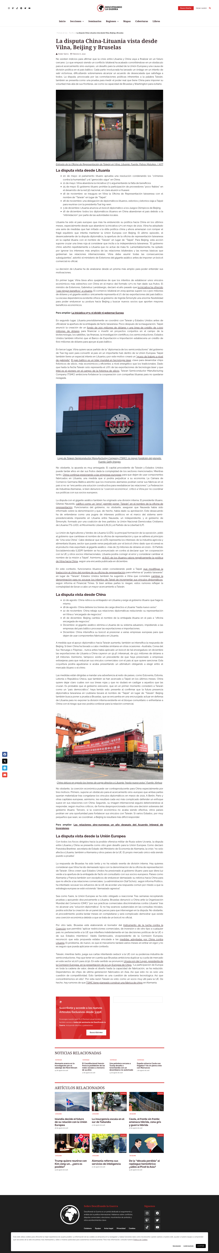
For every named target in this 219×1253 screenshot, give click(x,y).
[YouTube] (29, 8)
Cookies (132, 1228)
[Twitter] (25, 8)
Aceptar (200, 1246)
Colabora (88, 1228)
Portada (60, 33)
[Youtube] (157, 1227)
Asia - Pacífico (69, 33)
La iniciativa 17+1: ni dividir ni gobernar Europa (98, 312)
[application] (82, 21)
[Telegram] (21, 8)
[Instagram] (9, 8)
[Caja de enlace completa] (68, 1065)
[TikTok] (17, 8)
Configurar (189, 1246)
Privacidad (121, 1228)
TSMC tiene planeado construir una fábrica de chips (114, 982)
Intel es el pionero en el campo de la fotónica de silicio (87, 370)
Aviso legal (108, 1228)
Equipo (98, 1228)
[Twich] (13, 8)
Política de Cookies (140, 1240)
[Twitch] (147, 1220)
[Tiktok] (147, 1227)
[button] (186, 8)
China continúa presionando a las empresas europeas (92, 474)
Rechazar (177, 1246)
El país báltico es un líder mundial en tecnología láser (101, 360)
